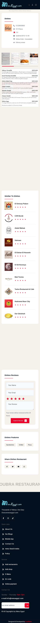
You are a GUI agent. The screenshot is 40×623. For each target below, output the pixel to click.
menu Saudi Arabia (12, 549)
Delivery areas (20, 42)
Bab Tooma (19, 277)
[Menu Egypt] (12, 4)
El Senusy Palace (21, 204)
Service (4, 559)
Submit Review (18, 420)
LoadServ (28, 621)
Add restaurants (11, 564)
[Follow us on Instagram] (8, 518)
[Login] (32, 5)
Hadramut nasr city (22, 301)
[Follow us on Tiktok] (13, 518)
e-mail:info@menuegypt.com (12, 598)
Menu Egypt (20, 611)
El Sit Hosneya (20, 265)
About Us (8, 529)
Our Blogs (9, 534)
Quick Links (6, 524)
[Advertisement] (20, 171)
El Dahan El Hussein (23, 252)
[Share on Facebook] (7, 466)
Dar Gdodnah (20, 314)
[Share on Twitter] (12, 466)
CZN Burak (19, 216)
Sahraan (18, 240)
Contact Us (9, 544)
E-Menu (8, 574)
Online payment (11, 584)
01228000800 (20, 25)
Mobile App (9, 539)
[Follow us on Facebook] (3, 518)
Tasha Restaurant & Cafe (24, 289)
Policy (7, 554)
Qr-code (8, 579)
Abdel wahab (20, 228)
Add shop (8, 569)
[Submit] (27, 605)
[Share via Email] (18, 466)
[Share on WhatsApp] (24, 466)
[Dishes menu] (6, 59)
